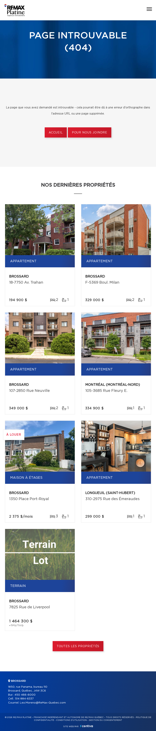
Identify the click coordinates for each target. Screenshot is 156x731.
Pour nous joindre (89, 132)
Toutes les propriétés (78, 646)
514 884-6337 (24, 698)
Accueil (56, 132)
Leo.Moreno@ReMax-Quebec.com (43, 702)
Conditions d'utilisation (71, 720)
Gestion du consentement (105, 720)
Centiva (86, 726)
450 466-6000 (25, 695)
